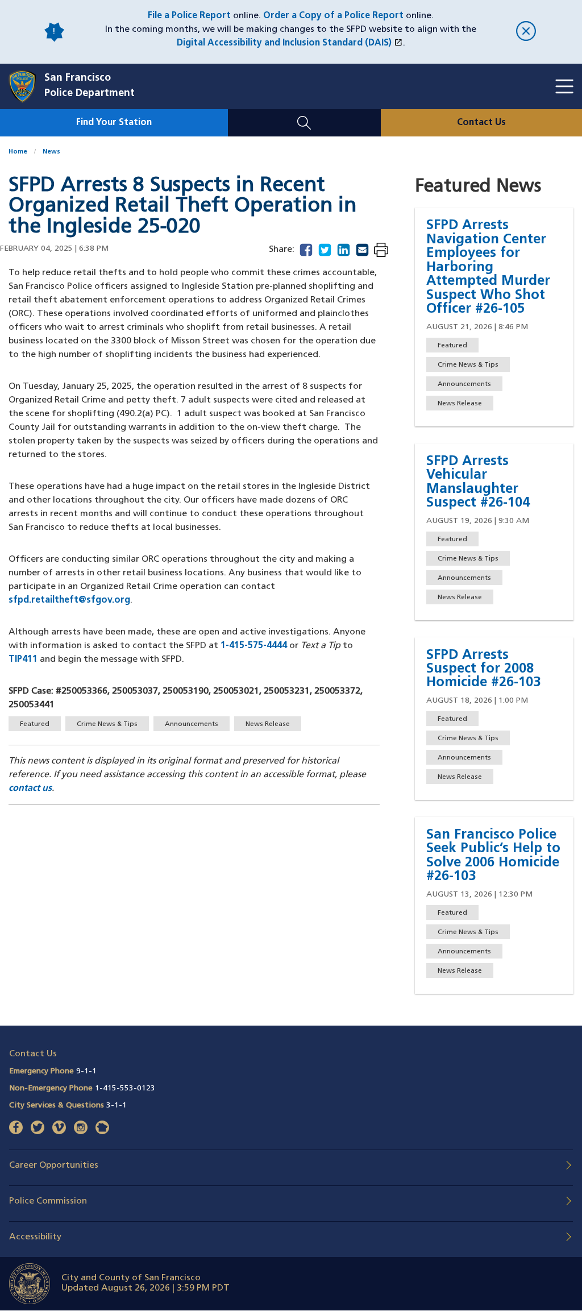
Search (304, 116)
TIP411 (23, 659)
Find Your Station (114, 122)
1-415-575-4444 (254, 645)
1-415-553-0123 (125, 1088)
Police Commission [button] (48, 1201)
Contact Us (481, 122)
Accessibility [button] (35, 1237)
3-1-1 (116, 1105)
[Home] (26, 86)
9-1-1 (86, 1071)
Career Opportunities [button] (53, 1165)
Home (18, 152)
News (51, 152)
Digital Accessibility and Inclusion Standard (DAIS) (289, 43)
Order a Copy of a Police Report (333, 15)
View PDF (381, 251)
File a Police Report (189, 15)
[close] (526, 32)
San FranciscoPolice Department (89, 86)
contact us (30, 788)
